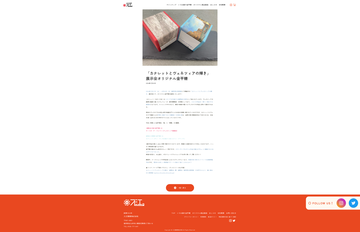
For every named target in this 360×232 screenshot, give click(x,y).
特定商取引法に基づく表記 (227, 217)
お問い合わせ (231, 213)
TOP (173, 213)
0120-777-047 (133, 226)
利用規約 (203, 217)
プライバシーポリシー (191, 217)
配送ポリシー (212, 217)
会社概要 (222, 5)
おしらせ (213, 5)
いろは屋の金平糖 (185, 5)
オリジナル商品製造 (201, 5)
